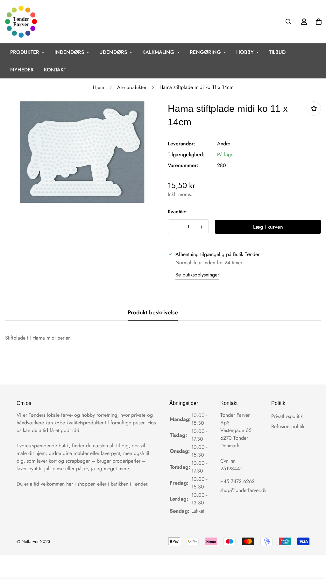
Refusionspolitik (287, 426)
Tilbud (277, 52)
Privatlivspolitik (287, 416)
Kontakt (55, 69)
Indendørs (69, 52)
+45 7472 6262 (237, 481)
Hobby (245, 52)
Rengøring (205, 52)
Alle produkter (131, 87)
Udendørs (113, 52)
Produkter (24, 52)
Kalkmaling (158, 52)
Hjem (98, 87)
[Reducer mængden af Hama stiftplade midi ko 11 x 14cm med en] (175, 227)
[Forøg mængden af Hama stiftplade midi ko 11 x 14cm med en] (201, 227)
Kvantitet (177, 211)
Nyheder (22, 69)
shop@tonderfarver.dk (243, 490)
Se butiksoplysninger (197, 274)
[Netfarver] (21, 22)
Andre (223, 143)
